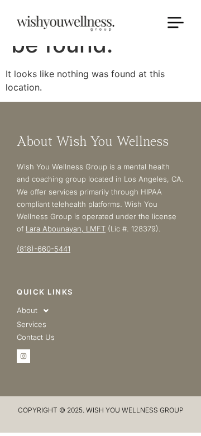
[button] (100, 311)
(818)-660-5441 (43, 248)
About (27, 310)
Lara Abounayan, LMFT (66, 228)
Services (31, 324)
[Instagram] (23, 356)
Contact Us (36, 337)
